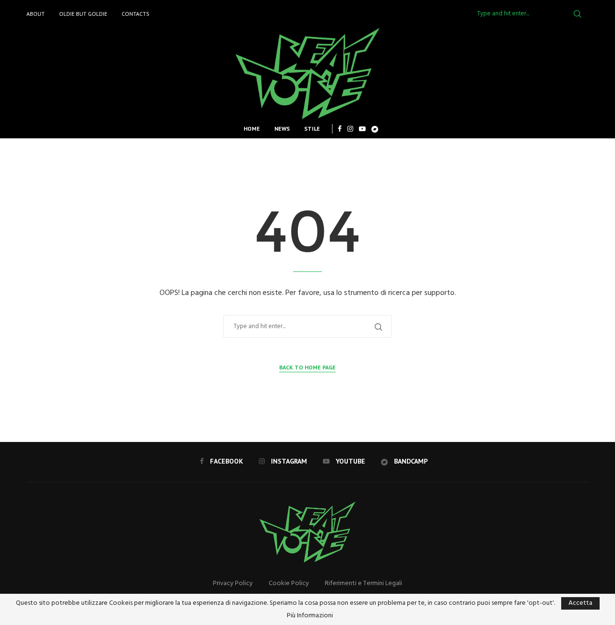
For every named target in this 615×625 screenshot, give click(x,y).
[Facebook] (339, 128)
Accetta (580, 603)
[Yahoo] (375, 128)
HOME (252, 128)
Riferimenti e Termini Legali (363, 583)
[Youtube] (362, 128)
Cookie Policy (289, 583)
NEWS (282, 128)
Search (577, 14)
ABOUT (35, 13)
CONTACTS (135, 13)
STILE (312, 128)
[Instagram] (350, 128)
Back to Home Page (307, 367)
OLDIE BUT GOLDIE (83, 13)
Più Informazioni (310, 616)
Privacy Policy (233, 583)
